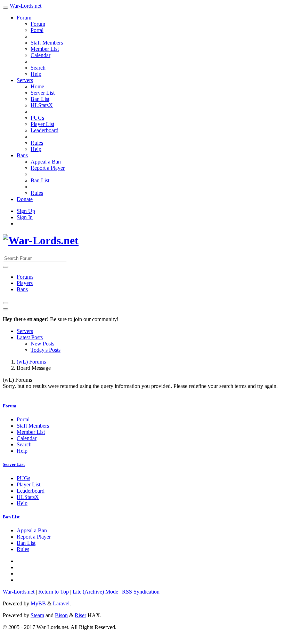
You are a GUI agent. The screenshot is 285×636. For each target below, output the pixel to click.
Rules (37, 143)
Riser (80, 615)
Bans (22, 155)
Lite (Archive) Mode (95, 592)
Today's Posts (45, 350)
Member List (45, 49)
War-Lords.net (25, 6)
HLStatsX (42, 105)
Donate (25, 199)
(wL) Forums (31, 362)
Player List (42, 124)
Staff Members (47, 43)
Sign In (25, 217)
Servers (25, 80)
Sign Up (26, 211)
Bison (61, 615)
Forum (24, 18)
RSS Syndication (141, 592)
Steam (37, 615)
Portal (37, 30)
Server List (43, 93)
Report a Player (48, 168)
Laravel (61, 603)
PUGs (37, 118)
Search (38, 68)
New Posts (42, 344)
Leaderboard (44, 130)
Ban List (40, 99)
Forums (25, 277)
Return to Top (53, 592)
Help (36, 74)
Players (25, 283)
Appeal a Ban (46, 162)
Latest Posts (30, 337)
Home (37, 86)
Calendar (40, 55)
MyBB (38, 603)
